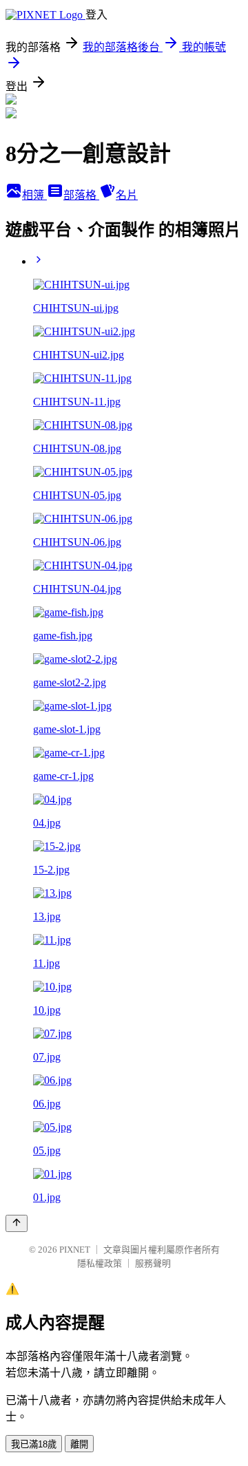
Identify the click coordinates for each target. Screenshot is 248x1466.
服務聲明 (153, 1263)
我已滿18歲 (33, 1444)
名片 (127, 195)
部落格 (81, 195)
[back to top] (17, 1223)
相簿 (34, 195)
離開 (79, 1444)
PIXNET (74, 1249)
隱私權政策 (99, 1263)
